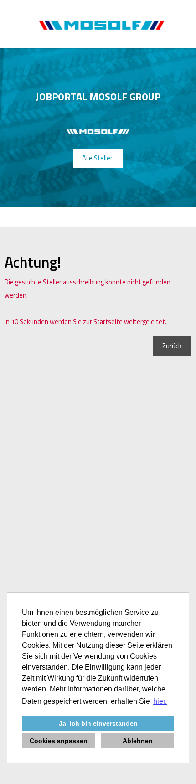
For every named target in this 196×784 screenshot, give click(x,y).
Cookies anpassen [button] (59, 740)
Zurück (171, 346)
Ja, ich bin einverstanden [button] (98, 723)
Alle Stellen (98, 158)
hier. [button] (160, 701)
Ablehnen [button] (138, 740)
